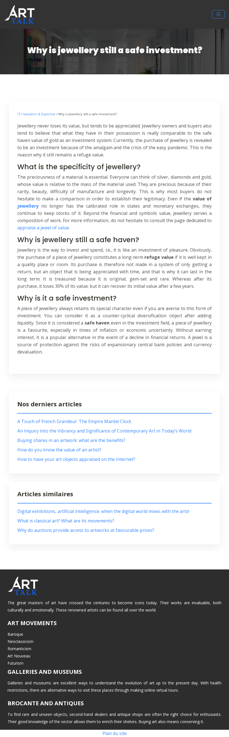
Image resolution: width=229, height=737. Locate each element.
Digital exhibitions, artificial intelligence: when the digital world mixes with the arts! (103, 511)
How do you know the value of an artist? (59, 450)
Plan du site (114, 733)
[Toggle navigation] (218, 14)
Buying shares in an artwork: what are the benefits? (71, 440)
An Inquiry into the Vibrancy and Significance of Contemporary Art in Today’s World (104, 431)
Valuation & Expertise (39, 114)
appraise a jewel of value (43, 228)
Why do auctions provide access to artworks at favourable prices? (85, 530)
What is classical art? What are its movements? (65, 521)
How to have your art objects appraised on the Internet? (76, 459)
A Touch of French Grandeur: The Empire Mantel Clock (74, 421)
